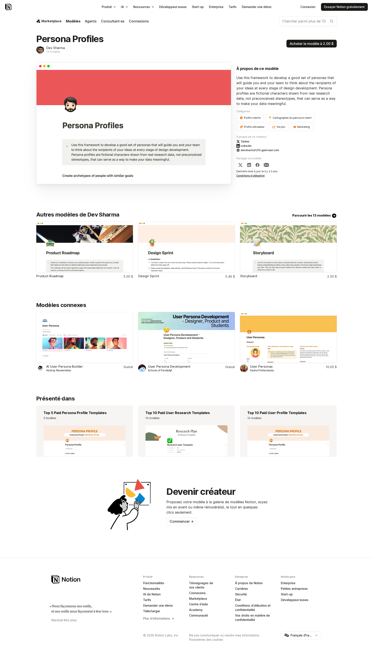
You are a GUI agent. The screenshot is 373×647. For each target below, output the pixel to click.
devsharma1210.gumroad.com (260, 150)
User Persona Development (169, 366)
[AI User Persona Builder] (84, 337)
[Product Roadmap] (84, 246)
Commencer (182, 521)
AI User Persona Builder (64, 366)
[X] (240, 165)
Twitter (245, 141)
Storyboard (248, 276)
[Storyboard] (288, 246)
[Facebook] (257, 165)
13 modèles (53, 51)
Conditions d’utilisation (250, 175)
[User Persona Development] (186, 337)
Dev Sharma (55, 48)
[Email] (266, 165)
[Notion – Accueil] (8, 7)
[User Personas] (288, 337)
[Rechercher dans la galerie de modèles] (332, 21)
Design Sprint (148, 276)
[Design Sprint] (186, 246)
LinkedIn (246, 145)
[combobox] (308, 21)
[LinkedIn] (249, 165)
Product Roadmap (49, 276)
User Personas (261, 366)
